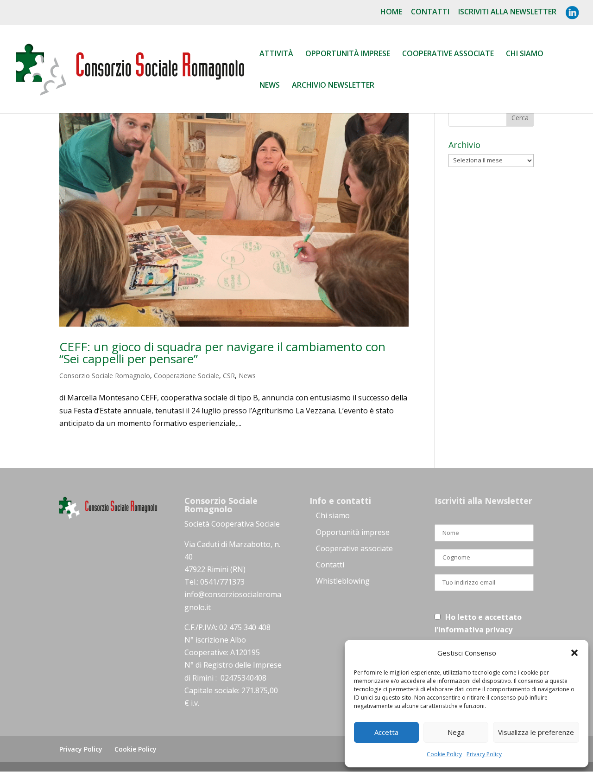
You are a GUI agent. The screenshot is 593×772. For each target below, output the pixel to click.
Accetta (386, 732)
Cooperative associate (448, 54)
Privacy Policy (484, 754)
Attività (276, 54)
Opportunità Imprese (347, 54)
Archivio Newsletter (333, 86)
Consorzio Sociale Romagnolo (104, 375)
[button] (574, 652)
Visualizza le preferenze (536, 732)
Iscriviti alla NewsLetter (507, 12)
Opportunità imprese (353, 532)
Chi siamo (524, 54)
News (269, 86)
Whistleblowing (343, 581)
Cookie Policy (444, 754)
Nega (456, 732)
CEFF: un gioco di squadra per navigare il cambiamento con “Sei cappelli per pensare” (222, 352)
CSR (229, 375)
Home (391, 12)
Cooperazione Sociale (186, 375)
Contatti (430, 12)
